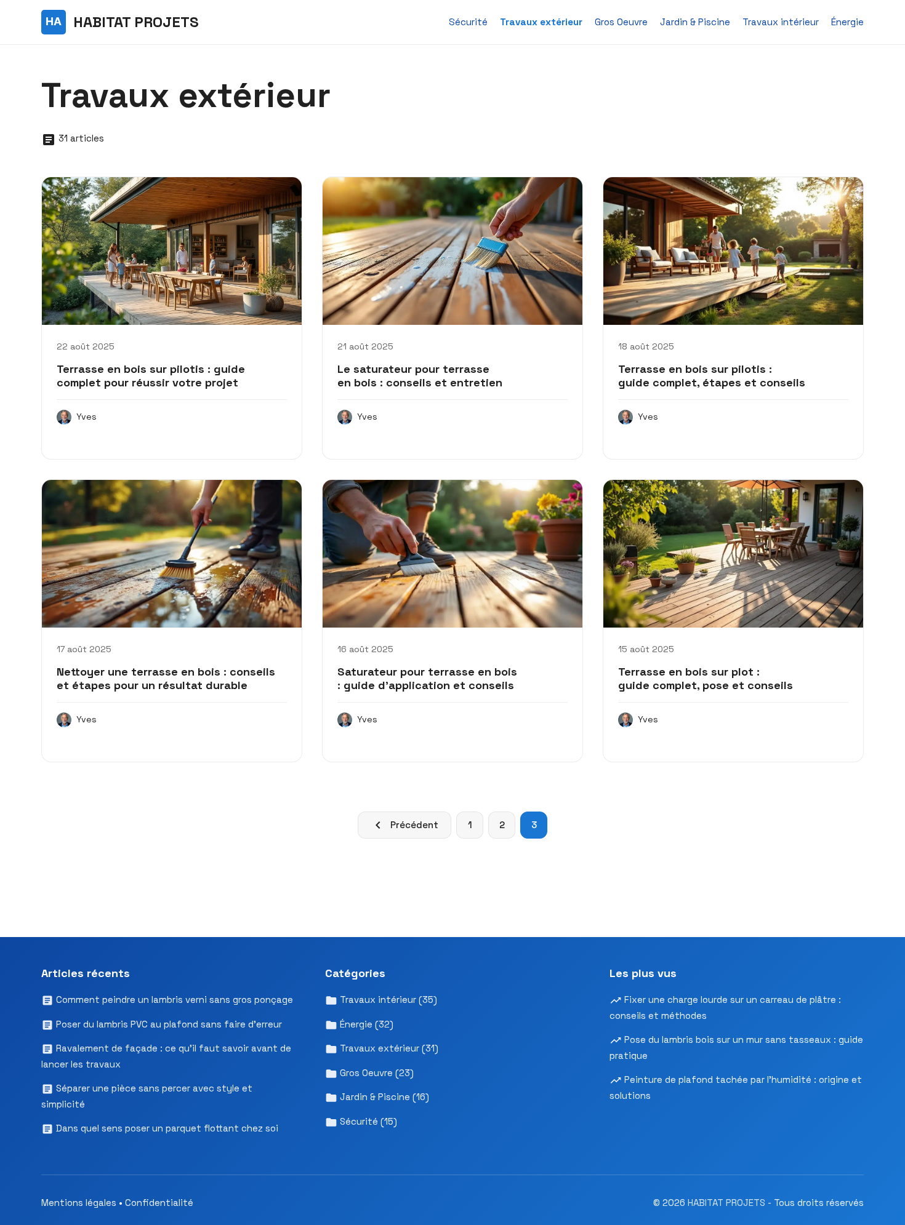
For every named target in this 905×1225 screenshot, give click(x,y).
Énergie (847, 22)
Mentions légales (78, 1202)
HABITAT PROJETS (728, 1202)
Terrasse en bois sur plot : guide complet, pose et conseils (705, 678)
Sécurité (468, 22)
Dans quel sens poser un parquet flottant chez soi (166, 1128)
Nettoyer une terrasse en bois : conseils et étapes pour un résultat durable (166, 678)
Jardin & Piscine (695, 22)
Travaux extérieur (541, 22)
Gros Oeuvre (621, 22)
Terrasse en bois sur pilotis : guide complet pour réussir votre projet (151, 375)
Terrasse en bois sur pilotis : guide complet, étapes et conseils (711, 375)
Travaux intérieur (780, 22)
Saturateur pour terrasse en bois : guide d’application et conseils (427, 678)
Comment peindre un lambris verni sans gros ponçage (173, 999)
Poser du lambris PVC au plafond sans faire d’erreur (168, 1024)
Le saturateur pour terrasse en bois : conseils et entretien (419, 375)
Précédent (414, 825)
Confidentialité (159, 1202)
